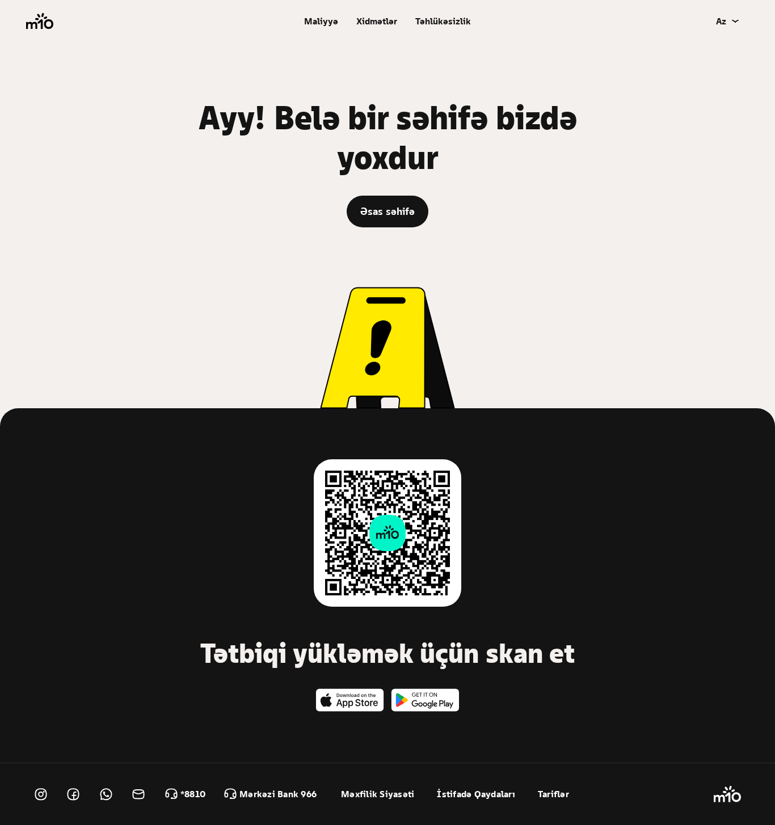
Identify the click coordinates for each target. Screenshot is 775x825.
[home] (39, 21)
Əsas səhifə (387, 211)
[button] (321, 21)
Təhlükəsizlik (443, 21)
